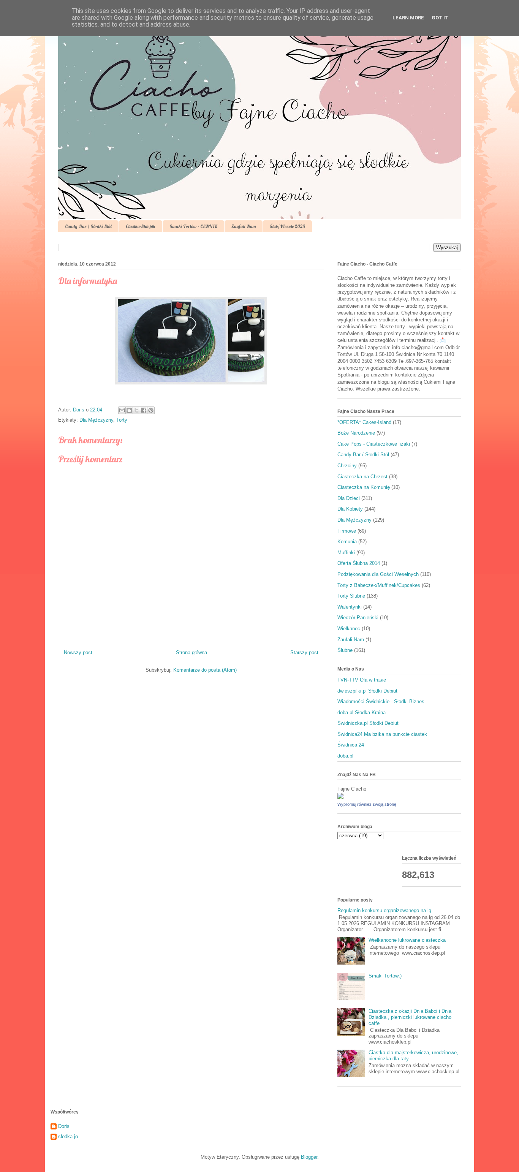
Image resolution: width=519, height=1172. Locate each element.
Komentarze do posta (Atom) (205, 670)
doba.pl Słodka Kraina (361, 712)
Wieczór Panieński (357, 617)
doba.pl (345, 756)
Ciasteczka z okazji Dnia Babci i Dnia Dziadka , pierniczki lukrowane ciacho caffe (410, 1017)
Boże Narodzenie (356, 433)
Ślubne (345, 650)
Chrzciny (347, 465)
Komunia (347, 541)
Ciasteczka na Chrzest (362, 476)
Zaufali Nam (243, 226)
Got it (440, 18)
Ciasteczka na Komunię (363, 487)
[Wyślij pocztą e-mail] (122, 410)
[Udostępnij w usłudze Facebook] (143, 410)
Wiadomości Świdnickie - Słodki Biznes (380, 701)
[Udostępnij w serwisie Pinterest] (151, 410)
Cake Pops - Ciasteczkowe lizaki (373, 444)
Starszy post (304, 652)
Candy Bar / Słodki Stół (88, 226)
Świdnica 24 (350, 745)
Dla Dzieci (348, 498)
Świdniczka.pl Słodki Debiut (368, 723)
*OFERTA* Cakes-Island (364, 422)
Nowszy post (78, 652)
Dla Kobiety (350, 509)
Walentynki (349, 607)
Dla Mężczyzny (96, 420)
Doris (64, 1126)
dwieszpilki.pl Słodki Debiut (367, 691)
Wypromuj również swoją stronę (366, 804)
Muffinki (346, 552)
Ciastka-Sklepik (140, 226)
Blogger (309, 1157)
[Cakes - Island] (340, 797)
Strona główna (191, 652)
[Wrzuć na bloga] (129, 410)
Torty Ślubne (351, 596)
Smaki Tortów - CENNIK (193, 226)
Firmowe (346, 531)
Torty (121, 420)
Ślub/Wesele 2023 (287, 226)
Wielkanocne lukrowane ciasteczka (407, 940)
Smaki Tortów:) (385, 976)
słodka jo (68, 1136)
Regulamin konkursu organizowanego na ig (384, 910)
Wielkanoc (348, 628)
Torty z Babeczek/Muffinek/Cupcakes (378, 585)
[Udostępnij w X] (136, 410)
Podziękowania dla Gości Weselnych (378, 574)
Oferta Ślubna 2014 (358, 563)
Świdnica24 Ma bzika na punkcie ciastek (382, 734)
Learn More (408, 18)
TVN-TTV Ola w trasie (361, 680)
